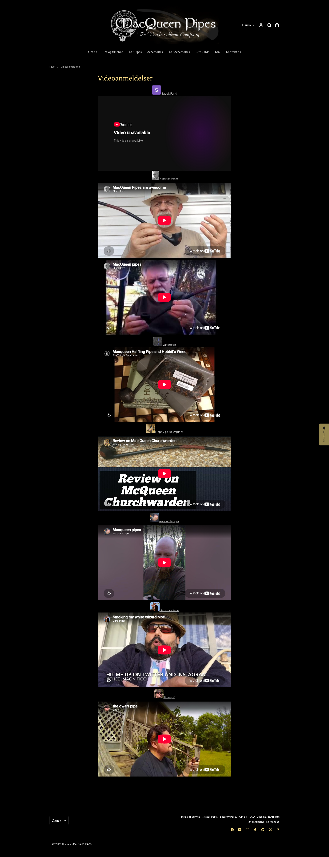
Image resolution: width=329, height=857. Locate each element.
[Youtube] (240, 829)
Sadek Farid (169, 93)
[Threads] (278, 829)
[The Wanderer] (157, 344)
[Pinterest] (263, 829)
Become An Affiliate (268, 816)
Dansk (246, 25)
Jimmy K (169, 697)
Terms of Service (190, 816)
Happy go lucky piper (169, 431)
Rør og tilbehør (113, 52)
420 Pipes (135, 52)
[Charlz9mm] (155, 178)
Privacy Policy (210, 816)
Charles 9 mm (169, 178)
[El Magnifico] (155, 610)
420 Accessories (179, 52)
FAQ (217, 52)
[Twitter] (270, 829)
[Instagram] (247, 829)
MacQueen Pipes (81, 843)
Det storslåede (169, 610)
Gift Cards (202, 52)
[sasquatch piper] (154, 521)
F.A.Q (252, 816)
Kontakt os (233, 52)
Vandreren (169, 344)
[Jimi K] (159, 697)
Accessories (155, 52)
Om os (92, 52)
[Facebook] (232, 829)
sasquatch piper (169, 521)
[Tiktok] (255, 829)
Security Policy (228, 816)
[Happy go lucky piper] (150, 431)
